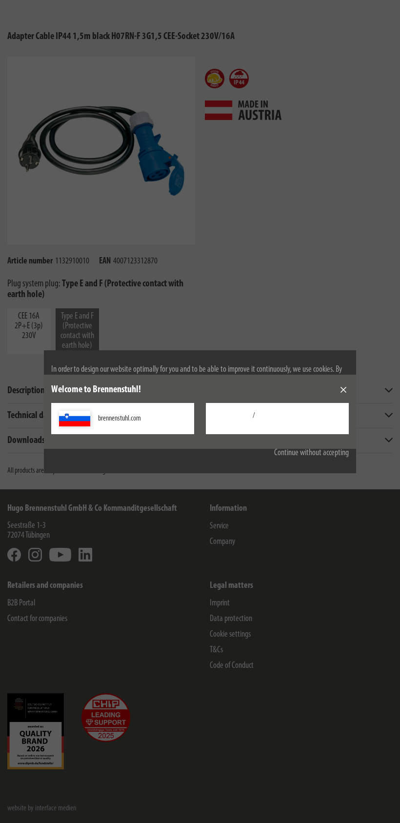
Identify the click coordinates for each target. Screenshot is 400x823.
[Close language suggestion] (343, 389)
